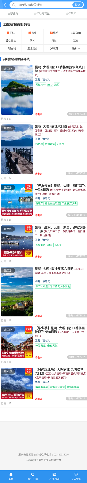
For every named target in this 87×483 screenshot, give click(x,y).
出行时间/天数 (42, 13)
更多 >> (76, 48)
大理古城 (11, 48)
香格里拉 (11, 40)
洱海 (54, 40)
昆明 (54, 32)
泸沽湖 (54, 48)
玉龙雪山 (32, 48)
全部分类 (13, 13)
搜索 (77, 4)
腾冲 (32, 40)
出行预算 (71, 13)
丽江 (11, 32)
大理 (33, 32)
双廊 (75, 40)
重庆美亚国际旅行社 (49, 459)
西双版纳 (76, 32)
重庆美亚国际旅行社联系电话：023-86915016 (43, 454)
